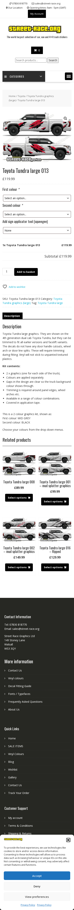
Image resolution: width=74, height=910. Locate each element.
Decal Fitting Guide (19, 686)
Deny (37, 886)
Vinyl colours (16, 678)
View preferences (37, 897)
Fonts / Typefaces (19, 694)
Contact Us (15, 670)
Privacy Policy (28, 905)
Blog (11, 762)
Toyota (21, 96)
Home (12, 96)
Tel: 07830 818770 (15, 624)
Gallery (12, 777)
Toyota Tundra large (50, 303)
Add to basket (26, 272)
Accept (37, 876)
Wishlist (12, 769)
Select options (17, 497)
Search (53, 60)
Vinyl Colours (16, 754)
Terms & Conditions (20, 825)
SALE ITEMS (15, 746)
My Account (36, 13)
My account (15, 818)
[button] (68, 840)
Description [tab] (12, 316)
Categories (17, 76)
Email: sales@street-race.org (21, 629)
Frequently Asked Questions (25, 701)
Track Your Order (18, 793)
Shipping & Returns (19, 833)
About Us (14, 709)
